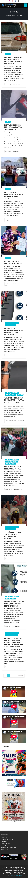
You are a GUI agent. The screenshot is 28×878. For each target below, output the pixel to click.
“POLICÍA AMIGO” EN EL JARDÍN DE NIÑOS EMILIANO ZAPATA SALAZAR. (12, 535)
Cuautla (8, 54)
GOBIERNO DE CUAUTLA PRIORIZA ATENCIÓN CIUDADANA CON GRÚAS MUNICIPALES (13, 61)
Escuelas (15, 461)
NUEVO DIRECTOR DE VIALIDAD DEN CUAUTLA (13, 262)
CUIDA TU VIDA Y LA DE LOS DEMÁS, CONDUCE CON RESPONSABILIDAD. (14, 604)
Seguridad (20, 394)
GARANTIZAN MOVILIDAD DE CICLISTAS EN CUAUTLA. (14, 399)
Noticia (13, 325)
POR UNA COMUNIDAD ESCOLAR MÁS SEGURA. (12, 468)
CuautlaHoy (8, 84)
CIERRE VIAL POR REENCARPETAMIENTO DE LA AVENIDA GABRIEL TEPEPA (13, 195)
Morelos (8, 325)
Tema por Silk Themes (16, 875)
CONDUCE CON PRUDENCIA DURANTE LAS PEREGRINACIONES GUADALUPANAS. (13, 331)
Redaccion (7, 355)
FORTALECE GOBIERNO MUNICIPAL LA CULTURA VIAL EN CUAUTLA (12, 127)
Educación (8, 461)
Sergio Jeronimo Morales (11, 219)
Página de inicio (10, 15)
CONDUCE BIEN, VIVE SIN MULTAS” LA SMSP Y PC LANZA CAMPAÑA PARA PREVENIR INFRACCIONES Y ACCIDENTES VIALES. (13, 642)
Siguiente (20, 675)
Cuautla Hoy (15, 323)
